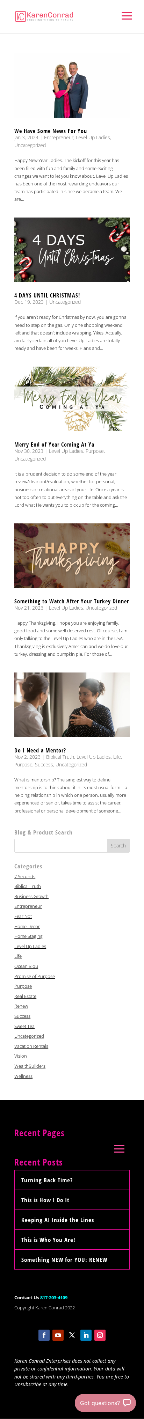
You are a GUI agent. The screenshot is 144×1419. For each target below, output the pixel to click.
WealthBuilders (29, 1066)
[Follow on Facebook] (44, 1335)
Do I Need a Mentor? (40, 750)
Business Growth (31, 896)
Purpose (95, 451)
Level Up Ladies (93, 137)
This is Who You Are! (48, 1240)
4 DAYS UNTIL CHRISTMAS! (47, 295)
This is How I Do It (45, 1200)
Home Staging (28, 936)
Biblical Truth (60, 756)
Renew (21, 1006)
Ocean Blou (26, 966)
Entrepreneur (58, 137)
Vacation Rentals (31, 1046)
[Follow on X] (72, 1335)
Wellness (23, 1076)
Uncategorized (30, 145)
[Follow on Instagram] (100, 1335)
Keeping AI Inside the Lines (57, 1220)
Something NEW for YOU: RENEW (64, 1260)
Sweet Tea (24, 1026)
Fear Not (23, 916)
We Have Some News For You (50, 131)
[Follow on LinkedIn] (86, 1335)
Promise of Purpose (34, 976)
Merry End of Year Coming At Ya (54, 444)
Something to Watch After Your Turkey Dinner (71, 601)
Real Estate (25, 996)
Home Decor (27, 926)
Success (44, 764)
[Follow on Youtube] (58, 1335)
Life (117, 756)
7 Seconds (24, 876)
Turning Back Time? (47, 1180)
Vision (20, 1056)
